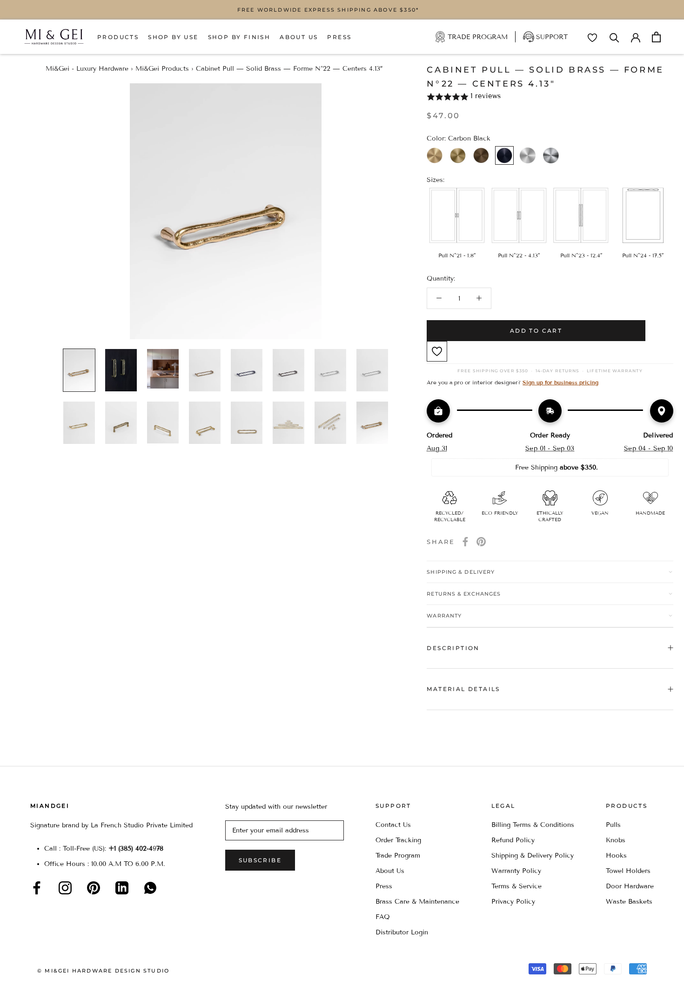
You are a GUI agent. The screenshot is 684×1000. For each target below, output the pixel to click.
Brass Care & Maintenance (417, 902)
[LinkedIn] (121, 887)
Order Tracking (398, 840)
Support (552, 37)
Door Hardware (630, 886)
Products (118, 37)
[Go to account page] (635, 36)
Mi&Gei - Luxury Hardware (87, 69)
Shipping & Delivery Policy (532, 855)
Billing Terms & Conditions (532, 825)
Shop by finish (239, 37)
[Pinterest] (481, 541)
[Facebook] (465, 541)
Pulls (613, 825)
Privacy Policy (513, 902)
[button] (550, 96)
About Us (299, 37)
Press (339, 37)
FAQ (383, 917)
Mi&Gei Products (162, 69)
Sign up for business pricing (560, 382)
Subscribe (260, 860)
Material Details (463, 688)
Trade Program (478, 37)
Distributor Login (402, 932)
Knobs (615, 840)
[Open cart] (656, 37)
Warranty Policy (516, 871)
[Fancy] (150, 887)
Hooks (616, 855)
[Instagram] (65, 887)
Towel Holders (628, 871)
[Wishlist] (592, 37)
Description (453, 647)
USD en (38, 985)
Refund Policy (513, 840)
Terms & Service (516, 886)
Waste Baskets (629, 902)
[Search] (614, 37)
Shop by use (173, 37)
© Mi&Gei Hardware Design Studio (103, 970)
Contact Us (393, 825)
